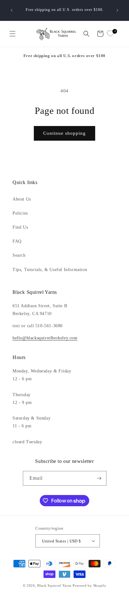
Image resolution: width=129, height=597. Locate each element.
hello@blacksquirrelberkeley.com (45, 338)
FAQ (17, 241)
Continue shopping (64, 133)
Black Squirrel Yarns (54, 585)
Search (19, 255)
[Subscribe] (99, 478)
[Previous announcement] (11, 10)
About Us (22, 199)
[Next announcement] (117, 10)
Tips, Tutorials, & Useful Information (50, 269)
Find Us (20, 227)
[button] (12, 34)
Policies (20, 213)
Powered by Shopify (89, 585)
